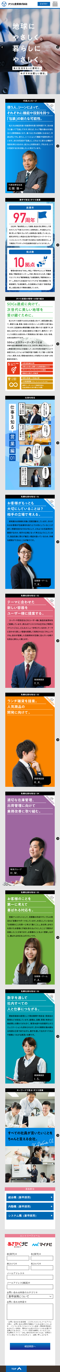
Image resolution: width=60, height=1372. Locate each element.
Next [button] (57, 47)
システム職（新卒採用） (23, 1215)
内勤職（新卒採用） (20, 1206)
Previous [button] (2, 47)
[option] (30, 47)
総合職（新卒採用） (20, 1197)
